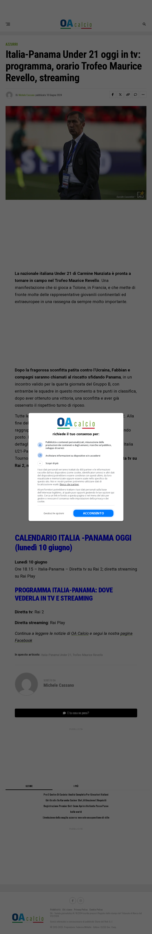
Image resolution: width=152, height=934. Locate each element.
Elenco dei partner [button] (69, 484)
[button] (76, 463)
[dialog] (76, 467)
